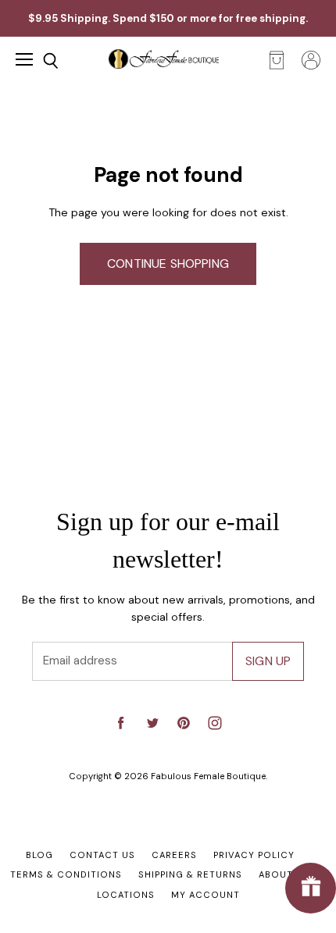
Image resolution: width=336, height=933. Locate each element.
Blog (39, 854)
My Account (205, 894)
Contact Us (102, 854)
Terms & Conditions (66, 874)
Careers (174, 854)
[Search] (39, 61)
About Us (284, 874)
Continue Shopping (168, 263)
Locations (126, 894)
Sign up (268, 661)
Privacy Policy (254, 854)
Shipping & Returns (190, 874)
